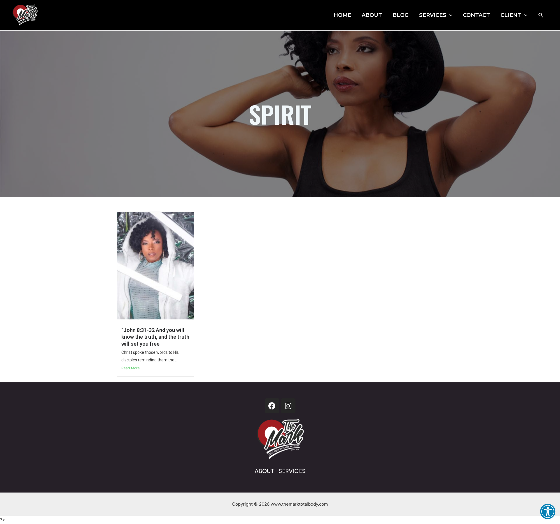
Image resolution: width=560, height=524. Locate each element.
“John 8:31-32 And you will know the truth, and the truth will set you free (155, 337)
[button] (548, 511)
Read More (130, 368)
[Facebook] (272, 405)
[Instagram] (288, 405)
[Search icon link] (541, 15)
